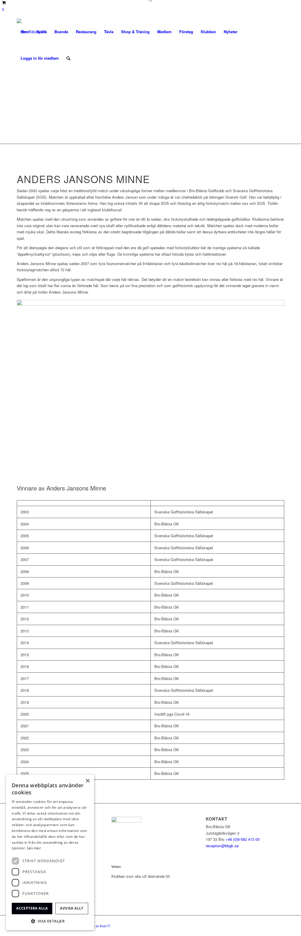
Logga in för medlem (40, 58)
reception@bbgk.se (222, 845)
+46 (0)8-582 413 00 (242, 839)
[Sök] (68, 58)
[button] (50, 921)
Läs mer (34, 847)
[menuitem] (25, 32)
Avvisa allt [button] (71, 908)
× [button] (87, 781)
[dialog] (50, 852)
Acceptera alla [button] (32, 908)
